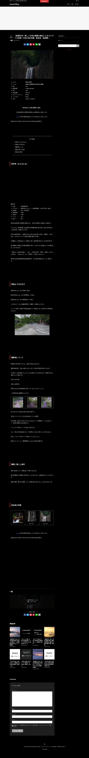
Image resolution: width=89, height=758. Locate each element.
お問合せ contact (61, 746)
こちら (17, 116)
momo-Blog (14, 4)
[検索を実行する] (77, 45)
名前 (13, 709)
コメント (14, 690)
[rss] (76, 1)
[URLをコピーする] (39, 44)
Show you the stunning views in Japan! (32, 746)
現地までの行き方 (20, 144)
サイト (13, 720)
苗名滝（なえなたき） (21, 142)
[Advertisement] (44, 19)
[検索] (78, 1)
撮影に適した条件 (20, 149)
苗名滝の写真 (18, 152)
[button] (25, 44)
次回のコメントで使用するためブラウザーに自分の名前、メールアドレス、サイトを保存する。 (32, 725)
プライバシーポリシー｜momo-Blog (49, 746)
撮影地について (19, 147)
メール (14, 714)
